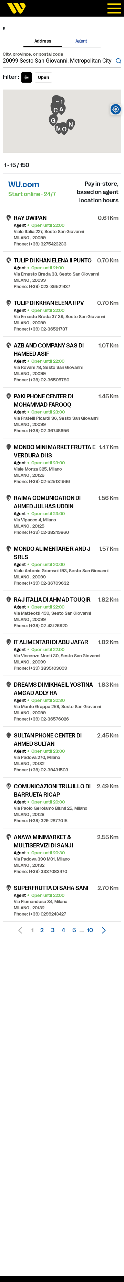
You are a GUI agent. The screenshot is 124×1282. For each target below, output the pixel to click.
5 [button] (74, 930)
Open (43, 77)
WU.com (23, 184)
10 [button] (90, 930)
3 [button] (52, 930)
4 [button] (63, 930)
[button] (102, 930)
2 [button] (42, 930)
